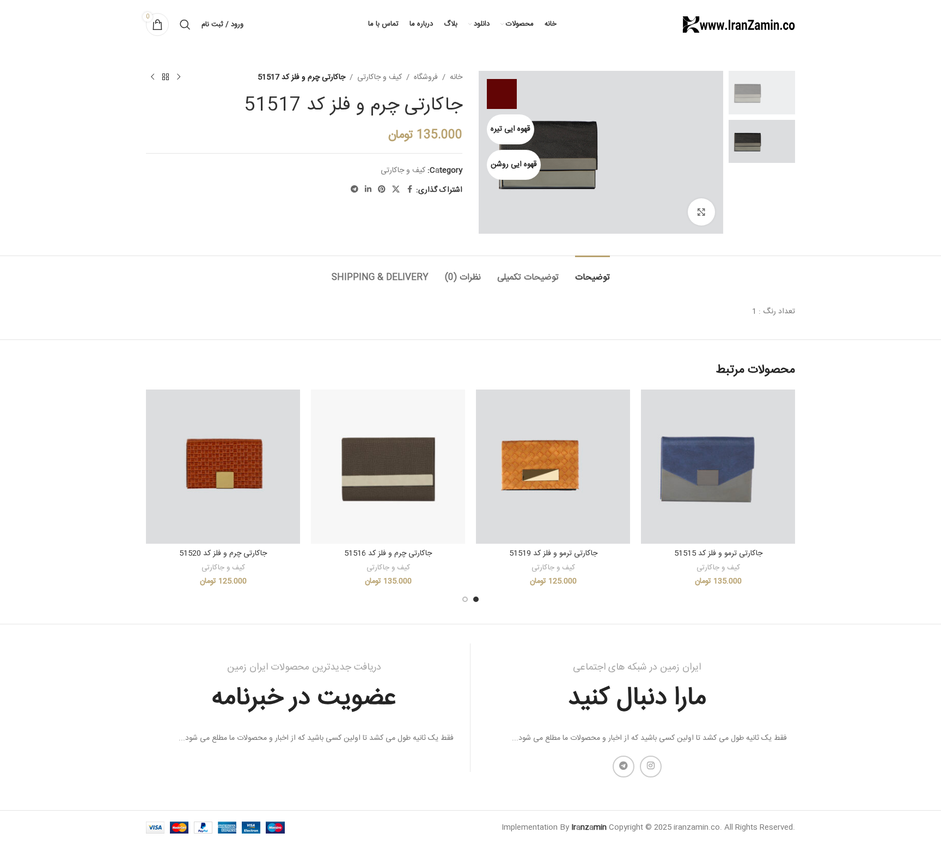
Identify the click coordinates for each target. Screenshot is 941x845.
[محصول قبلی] (178, 77)
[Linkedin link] (368, 190)
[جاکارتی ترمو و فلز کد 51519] (553, 467)
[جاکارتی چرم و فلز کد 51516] (388, 467)
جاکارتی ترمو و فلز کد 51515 (718, 553)
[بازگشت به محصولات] (165, 77)
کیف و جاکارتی (379, 77)
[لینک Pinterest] (382, 190)
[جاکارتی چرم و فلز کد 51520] (223, 467)
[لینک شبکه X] (396, 190)
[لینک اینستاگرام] (651, 766)
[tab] (592, 272)
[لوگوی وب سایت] (738, 25)
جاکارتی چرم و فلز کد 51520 (223, 553)
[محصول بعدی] (152, 77)
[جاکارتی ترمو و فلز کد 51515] (718, 467)
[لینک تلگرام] (354, 190)
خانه (456, 77)
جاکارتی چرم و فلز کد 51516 (388, 553)
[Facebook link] (409, 190)
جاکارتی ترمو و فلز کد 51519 (553, 553)
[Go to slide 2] (465, 599)
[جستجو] (185, 24)
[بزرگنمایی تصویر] (701, 212)
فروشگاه (426, 77)
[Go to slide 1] (476, 599)
